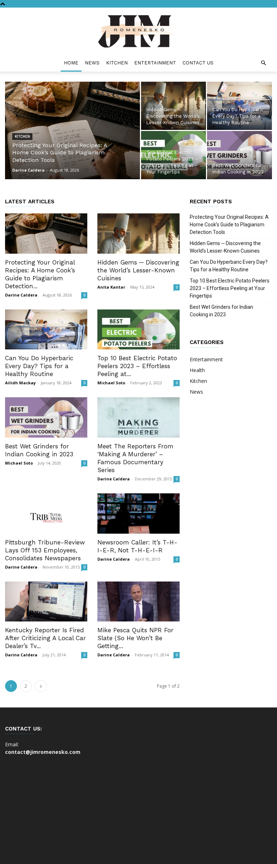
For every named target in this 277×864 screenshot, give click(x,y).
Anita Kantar (111, 287)
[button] (263, 63)
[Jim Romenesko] (138, 31)
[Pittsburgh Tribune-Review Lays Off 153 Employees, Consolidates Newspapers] (46, 513)
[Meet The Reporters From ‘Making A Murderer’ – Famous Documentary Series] (138, 417)
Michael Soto (111, 382)
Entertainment (155, 62)
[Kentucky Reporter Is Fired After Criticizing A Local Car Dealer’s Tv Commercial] (46, 602)
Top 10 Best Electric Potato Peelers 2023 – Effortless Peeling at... (137, 365)
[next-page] (41, 686)
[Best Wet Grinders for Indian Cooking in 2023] (239, 155)
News (92, 62)
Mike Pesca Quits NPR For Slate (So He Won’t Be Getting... (135, 638)
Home (71, 62)
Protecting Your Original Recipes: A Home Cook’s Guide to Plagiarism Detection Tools (229, 224)
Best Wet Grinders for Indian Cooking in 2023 (221, 310)
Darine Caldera (28, 170)
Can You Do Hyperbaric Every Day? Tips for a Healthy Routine (39, 365)
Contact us (198, 62)
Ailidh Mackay (20, 382)
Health (197, 370)
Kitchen (117, 62)
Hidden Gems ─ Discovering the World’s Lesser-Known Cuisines (138, 270)
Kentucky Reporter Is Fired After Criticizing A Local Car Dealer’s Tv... (45, 638)
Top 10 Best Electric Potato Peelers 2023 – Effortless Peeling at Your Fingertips (229, 288)
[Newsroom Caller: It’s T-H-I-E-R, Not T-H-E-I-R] (138, 513)
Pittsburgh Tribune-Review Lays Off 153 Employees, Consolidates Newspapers (45, 550)
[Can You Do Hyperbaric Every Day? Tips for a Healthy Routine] (239, 106)
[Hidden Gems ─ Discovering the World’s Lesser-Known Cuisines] (173, 106)
